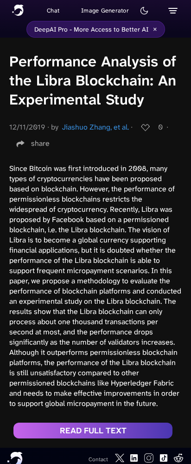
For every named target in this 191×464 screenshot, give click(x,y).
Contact (98, 459)
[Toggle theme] (144, 10)
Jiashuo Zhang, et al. (95, 127)
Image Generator (105, 10)
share (40, 143)
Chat (53, 10)
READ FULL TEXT (93, 430)
